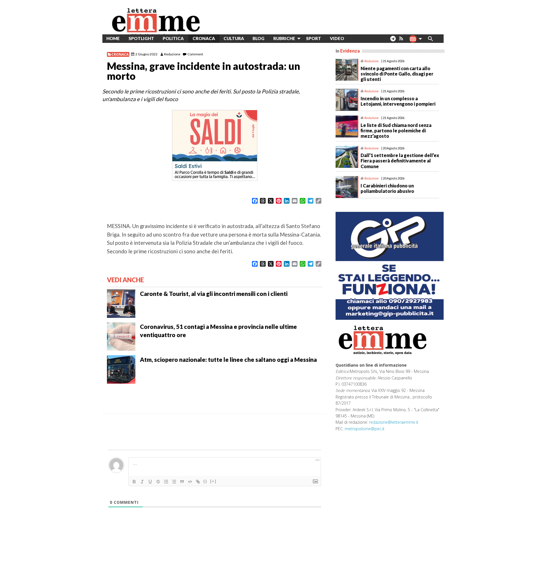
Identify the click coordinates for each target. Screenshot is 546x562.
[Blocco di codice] (190, 481)
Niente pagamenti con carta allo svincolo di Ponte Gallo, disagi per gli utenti (397, 74)
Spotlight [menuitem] (141, 38)
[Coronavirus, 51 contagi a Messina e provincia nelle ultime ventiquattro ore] (121, 336)
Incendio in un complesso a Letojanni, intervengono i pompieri (398, 101)
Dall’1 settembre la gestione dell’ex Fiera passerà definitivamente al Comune (400, 160)
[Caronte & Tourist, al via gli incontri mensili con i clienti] (121, 303)
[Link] (198, 481)
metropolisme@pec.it (364, 428)
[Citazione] (182, 481)
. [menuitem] (393, 40)
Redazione (172, 54)
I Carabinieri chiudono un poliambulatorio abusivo (387, 188)
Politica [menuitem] (173, 38)
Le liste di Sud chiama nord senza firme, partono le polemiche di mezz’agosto (396, 130)
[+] (213, 481)
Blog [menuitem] (258, 38)
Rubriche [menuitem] (284, 38)
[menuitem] (353, 38)
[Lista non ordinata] (174, 481)
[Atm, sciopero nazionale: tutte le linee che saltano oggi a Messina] (121, 369)
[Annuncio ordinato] (166, 481)
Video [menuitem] (337, 38)
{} (205, 481)
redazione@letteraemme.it (393, 422)
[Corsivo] (142, 481)
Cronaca (120, 54)
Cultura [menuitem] (234, 38)
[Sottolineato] (150, 481)
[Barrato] (158, 481)
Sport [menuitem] (313, 38)
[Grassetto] (134, 481)
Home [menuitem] (113, 38)
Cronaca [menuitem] (204, 38)
